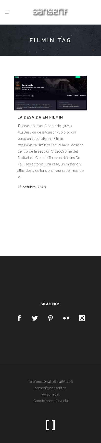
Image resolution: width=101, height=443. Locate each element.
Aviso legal (50, 394)
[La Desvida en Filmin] (50, 93)
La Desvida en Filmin (40, 117)
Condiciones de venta (50, 401)
